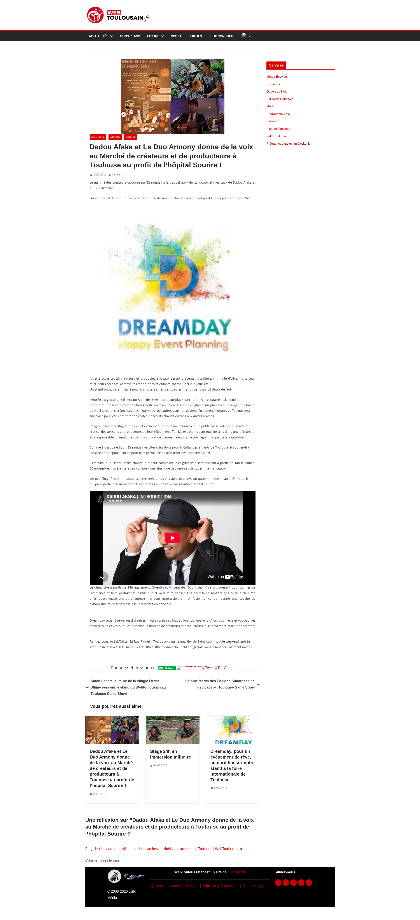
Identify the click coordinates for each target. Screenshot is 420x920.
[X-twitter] (301, 882)
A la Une (115, 137)
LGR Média (237, 872)
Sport (176, 36)
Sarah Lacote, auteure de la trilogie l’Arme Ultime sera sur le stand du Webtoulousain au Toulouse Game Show (128, 687)
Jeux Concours (222, 36)
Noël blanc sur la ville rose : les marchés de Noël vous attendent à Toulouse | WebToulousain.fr (168, 849)
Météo (270, 106)
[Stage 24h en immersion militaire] (173, 718)
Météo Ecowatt (276, 76)
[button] (110, 36)
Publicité (209, 886)
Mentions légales (256, 886)
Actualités (98, 36)
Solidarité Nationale (279, 99)
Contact (192, 886)
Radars (271, 121)
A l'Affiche (98, 137)
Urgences (273, 84)
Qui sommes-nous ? (166, 886)
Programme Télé (278, 114)
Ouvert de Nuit (276, 91)
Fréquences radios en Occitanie (288, 143)
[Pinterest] (309, 882)
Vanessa (117, 174)
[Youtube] (293, 882)
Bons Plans (130, 36)
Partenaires (229, 886)
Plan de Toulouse (278, 128)
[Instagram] (286, 882)
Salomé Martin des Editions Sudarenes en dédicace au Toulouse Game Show (220, 684)
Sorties (195, 36)
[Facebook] (278, 882)
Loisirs (153, 36)
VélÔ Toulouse (276, 136)
